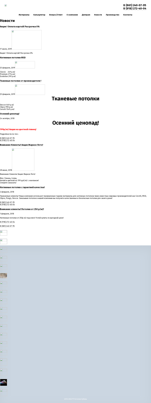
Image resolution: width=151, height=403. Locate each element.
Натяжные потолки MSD (13, 57)
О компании (72, 15)
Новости (98, 15)
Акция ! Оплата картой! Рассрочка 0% (20, 26)
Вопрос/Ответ (56, 15)
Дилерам (86, 15)
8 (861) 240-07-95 (134, 5)
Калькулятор (39, 15)
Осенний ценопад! (9, 113)
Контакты (127, 15)
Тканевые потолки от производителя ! (20, 81)
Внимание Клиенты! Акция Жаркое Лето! (21, 145)
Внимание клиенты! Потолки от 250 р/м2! (22, 209)
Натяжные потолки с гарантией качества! (22, 187)
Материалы (24, 15)
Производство (112, 15)
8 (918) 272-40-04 (134, 8)
